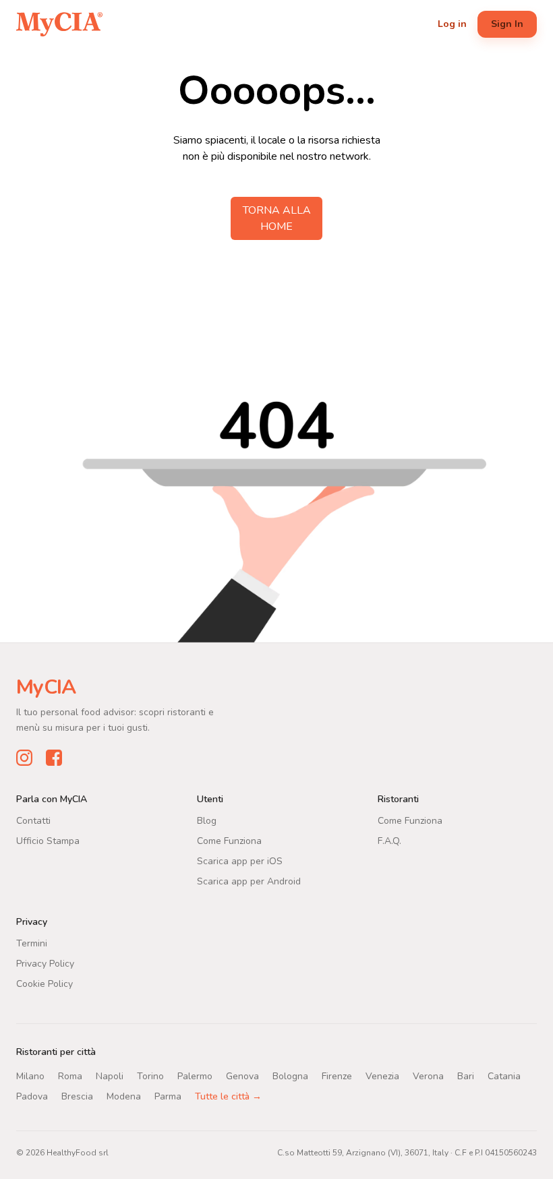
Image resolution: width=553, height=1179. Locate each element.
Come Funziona (229, 840)
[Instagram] (24, 757)
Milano (30, 1075)
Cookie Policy (44, 983)
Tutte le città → (228, 1095)
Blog (206, 820)
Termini (31, 942)
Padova (32, 1095)
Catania (504, 1075)
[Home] (59, 24)
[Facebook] (54, 757)
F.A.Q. (389, 840)
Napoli (109, 1075)
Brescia (77, 1095)
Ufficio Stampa (48, 840)
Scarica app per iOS (240, 860)
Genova (242, 1075)
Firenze (337, 1075)
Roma (70, 1075)
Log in (452, 24)
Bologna (290, 1075)
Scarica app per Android (249, 880)
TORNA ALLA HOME (277, 218)
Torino (150, 1075)
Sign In (507, 24)
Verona (428, 1075)
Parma (167, 1095)
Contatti (33, 820)
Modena (124, 1095)
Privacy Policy (45, 963)
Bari (465, 1075)
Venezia (382, 1075)
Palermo (194, 1075)
